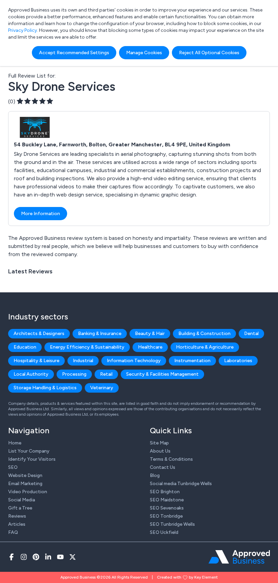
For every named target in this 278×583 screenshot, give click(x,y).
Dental (251, 333)
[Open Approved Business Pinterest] (36, 557)
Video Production (27, 492)
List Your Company (28, 451)
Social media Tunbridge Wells (181, 483)
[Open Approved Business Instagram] (23, 557)
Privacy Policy (22, 30)
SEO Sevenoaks (167, 508)
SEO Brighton (165, 492)
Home (14, 443)
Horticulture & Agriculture (205, 347)
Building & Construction (204, 333)
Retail (106, 374)
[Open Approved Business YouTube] (60, 557)
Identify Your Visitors (32, 459)
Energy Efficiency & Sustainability (87, 347)
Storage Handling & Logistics (45, 388)
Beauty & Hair (150, 333)
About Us (160, 451)
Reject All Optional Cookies (209, 53)
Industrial (83, 360)
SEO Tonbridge (166, 516)
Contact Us (162, 467)
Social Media (21, 500)
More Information (40, 213)
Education (25, 347)
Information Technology (134, 360)
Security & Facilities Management (162, 374)
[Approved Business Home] (239, 557)
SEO (13, 467)
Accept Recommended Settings (74, 53)
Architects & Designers (39, 333)
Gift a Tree (20, 508)
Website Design (25, 475)
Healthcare (150, 347)
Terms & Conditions (171, 459)
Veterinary (101, 388)
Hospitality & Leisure (36, 360)
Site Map (159, 443)
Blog (155, 475)
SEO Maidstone (167, 500)
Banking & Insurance (99, 333)
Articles (16, 524)
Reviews (17, 516)
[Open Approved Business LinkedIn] (48, 557)
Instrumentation (192, 360)
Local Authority (31, 374)
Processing (74, 374)
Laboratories (238, 360)
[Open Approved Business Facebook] (11, 557)
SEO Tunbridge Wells (172, 524)
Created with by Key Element (187, 577)
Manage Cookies (144, 53)
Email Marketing (25, 483)
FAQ (13, 532)
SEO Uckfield (164, 532)
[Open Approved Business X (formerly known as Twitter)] (72, 557)
